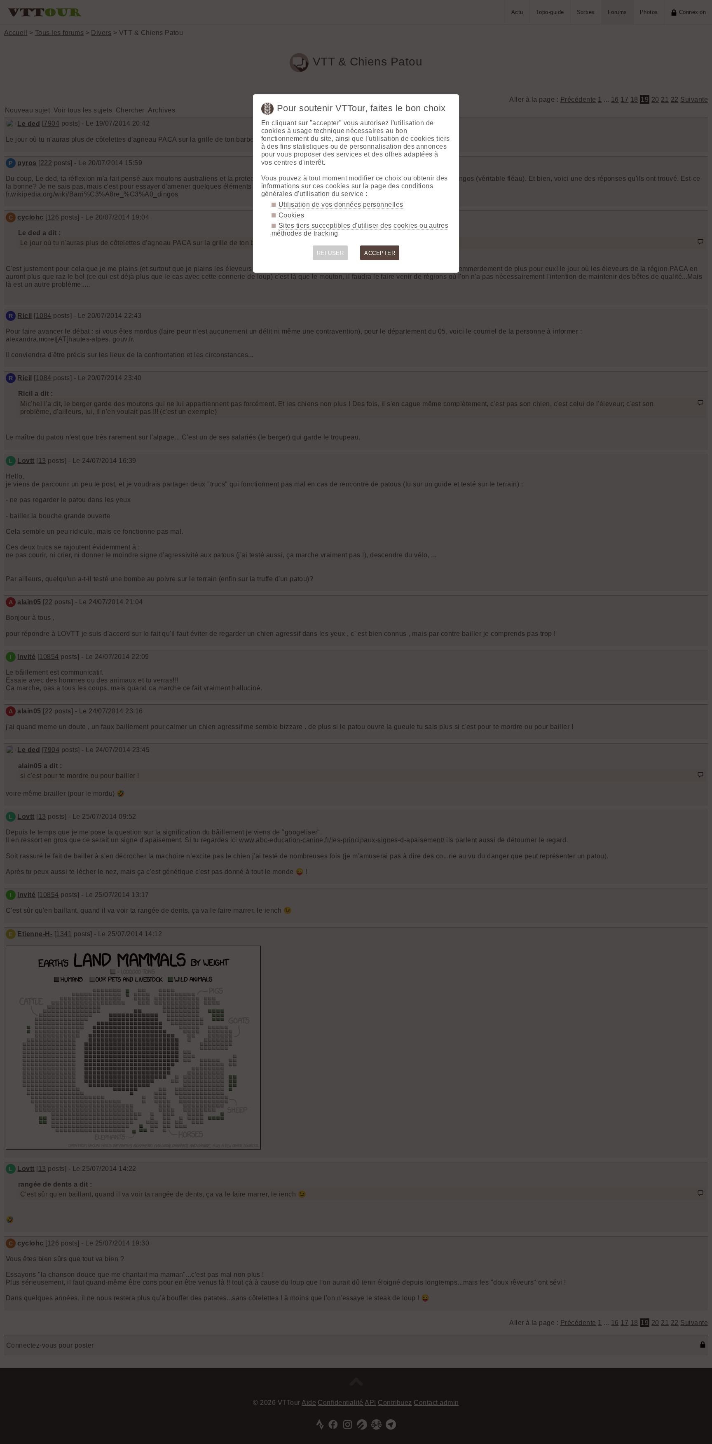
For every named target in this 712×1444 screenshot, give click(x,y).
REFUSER (330, 253)
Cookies (291, 215)
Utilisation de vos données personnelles (341, 204)
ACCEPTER (379, 253)
